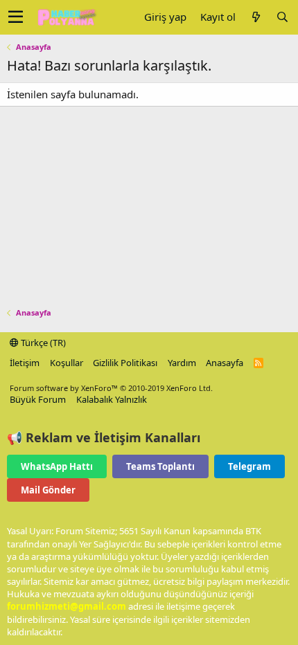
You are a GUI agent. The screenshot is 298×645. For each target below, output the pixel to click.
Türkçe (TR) (42, 342)
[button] (15, 17)
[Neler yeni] (256, 17)
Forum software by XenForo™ (111, 388)
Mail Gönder (48, 490)
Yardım (182, 362)
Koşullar (66, 362)
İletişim (25, 362)
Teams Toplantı (160, 466)
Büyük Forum (38, 399)
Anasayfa (224, 362)
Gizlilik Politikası (125, 362)
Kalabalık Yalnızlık (111, 399)
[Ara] (282, 17)
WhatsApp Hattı (57, 466)
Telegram (249, 466)
